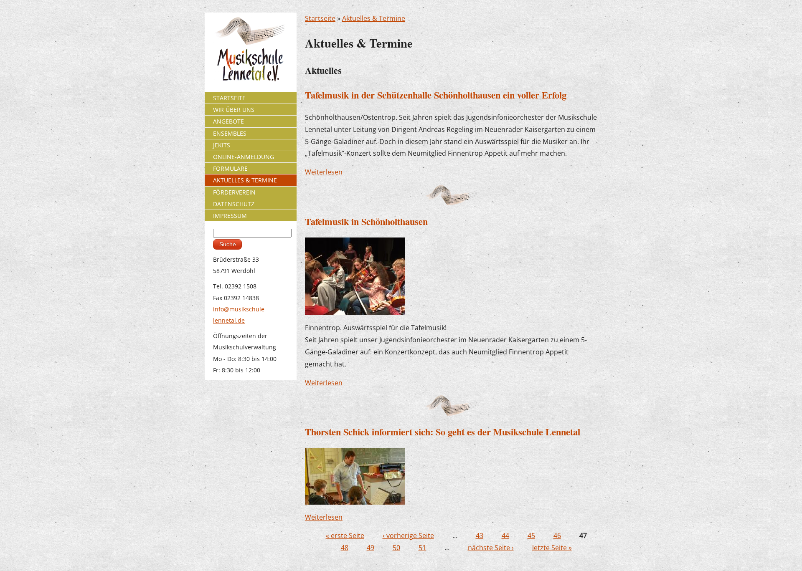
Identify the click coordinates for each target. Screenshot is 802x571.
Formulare (230, 168)
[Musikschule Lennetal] (250, 49)
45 (531, 535)
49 (370, 547)
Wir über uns (233, 110)
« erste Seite (345, 535)
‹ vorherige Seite (408, 535)
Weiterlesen (324, 172)
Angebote (228, 121)
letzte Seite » (552, 547)
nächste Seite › (491, 547)
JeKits (221, 145)
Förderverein (234, 192)
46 (557, 535)
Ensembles (229, 133)
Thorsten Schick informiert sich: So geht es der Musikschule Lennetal (442, 432)
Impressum (230, 216)
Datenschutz (233, 204)
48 (344, 547)
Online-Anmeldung (243, 157)
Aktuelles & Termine (373, 18)
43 (479, 535)
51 (422, 547)
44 (505, 535)
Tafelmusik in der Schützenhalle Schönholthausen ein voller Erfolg (435, 95)
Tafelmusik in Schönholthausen (366, 221)
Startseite (320, 18)
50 (396, 547)
